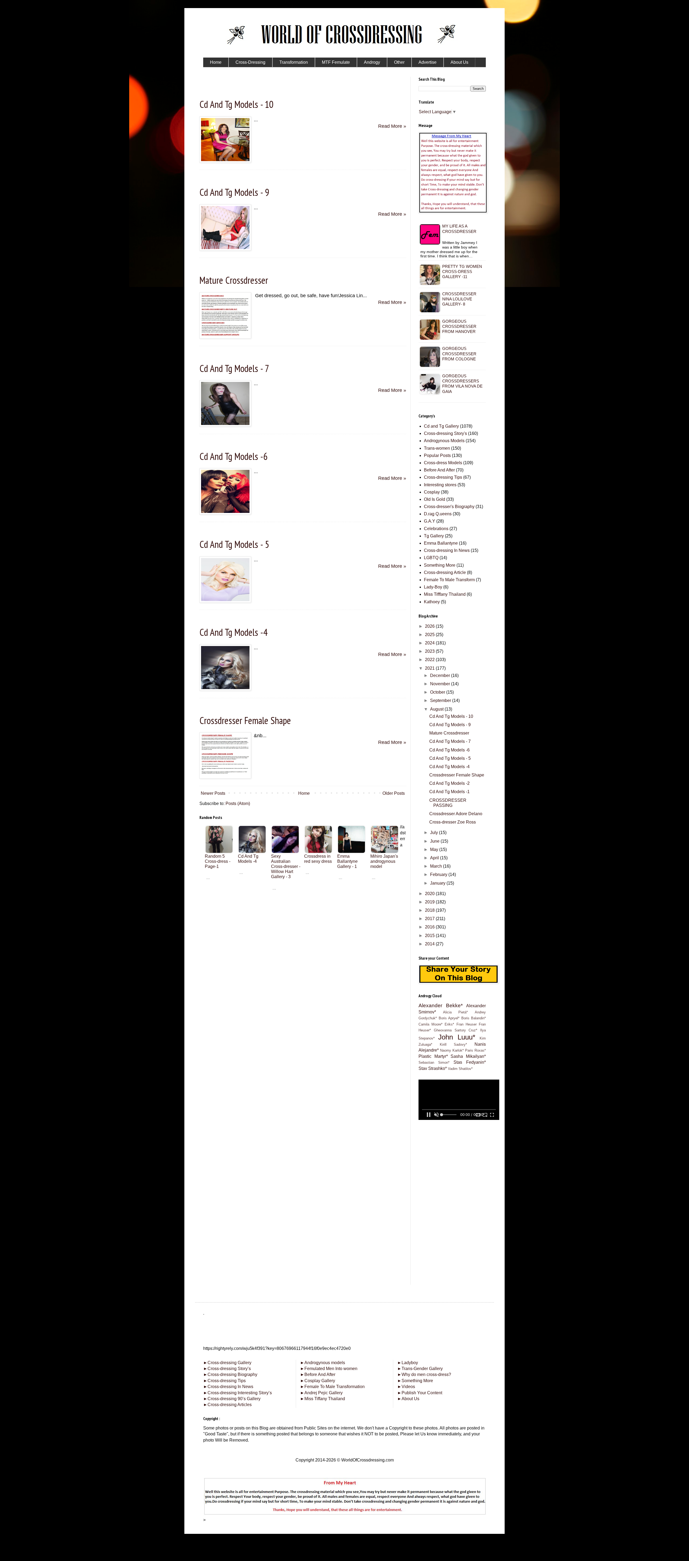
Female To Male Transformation (332, 1386)
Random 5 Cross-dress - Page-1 (217, 861)
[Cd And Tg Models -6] (225, 513)
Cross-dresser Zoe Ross (452, 822)
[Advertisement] (302, 923)
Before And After (439, 470)
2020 (430, 893)
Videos (406, 1386)
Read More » (392, 126)
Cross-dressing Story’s (227, 1368)
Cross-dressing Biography (230, 1374)
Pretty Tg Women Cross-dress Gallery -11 (462, 271)
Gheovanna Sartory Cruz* (455, 1030)
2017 (430, 918)
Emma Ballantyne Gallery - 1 (347, 861)
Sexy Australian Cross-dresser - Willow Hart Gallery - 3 (285, 866)
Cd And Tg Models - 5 (234, 544)
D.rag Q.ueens (438, 514)
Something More (439, 565)
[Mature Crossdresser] (225, 337)
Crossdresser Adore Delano (455, 813)
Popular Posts (437, 455)
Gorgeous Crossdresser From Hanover (459, 326)
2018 (430, 910)
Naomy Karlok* (452, 1050)
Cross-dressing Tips (443, 477)
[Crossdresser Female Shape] (225, 777)
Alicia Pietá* (455, 1012)
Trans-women (437, 448)
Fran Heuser (466, 1024)
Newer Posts (213, 793)
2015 (430, 935)
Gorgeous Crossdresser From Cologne (459, 353)
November (440, 684)
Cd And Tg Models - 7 (234, 368)
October (438, 692)
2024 (430, 643)
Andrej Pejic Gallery (321, 1392)
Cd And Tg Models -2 (449, 783)
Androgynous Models (444, 440)
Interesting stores (440, 485)
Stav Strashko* (433, 1068)
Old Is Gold (434, 499)
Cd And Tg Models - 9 (234, 192)
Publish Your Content (419, 1392)
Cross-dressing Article (445, 572)
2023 (430, 651)
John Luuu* (456, 1037)
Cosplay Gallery (317, 1380)
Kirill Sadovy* (453, 1044)
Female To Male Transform (449, 579)
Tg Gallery (434, 536)
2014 (430, 944)
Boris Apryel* (449, 1018)
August (437, 709)
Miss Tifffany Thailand (445, 594)
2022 (430, 659)
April (435, 858)
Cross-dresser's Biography (449, 506)
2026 (430, 626)
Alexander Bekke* (441, 1005)
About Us (408, 1398)
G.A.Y (429, 521)
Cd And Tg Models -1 (449, 791)
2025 (430, 634)
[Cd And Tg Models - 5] (225, 601)
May (434, 849)
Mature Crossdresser (233, 280)
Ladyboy (407, 1362)
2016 (430, 927)
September (441, 700)
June (435, 841)
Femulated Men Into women (328, 1368)
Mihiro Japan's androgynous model (384, 861)
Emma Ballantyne (441, 543)
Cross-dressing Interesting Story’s (240, 1392)
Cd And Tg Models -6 (233, 456)
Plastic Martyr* (433, 1056)
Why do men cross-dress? (424, 1374)
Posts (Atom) (238, 803)
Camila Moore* (430, 1024)
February (439, 874)
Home (304, 793)
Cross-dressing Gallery (227, 1362)
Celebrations (436, 528)
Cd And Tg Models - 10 (236, 104)
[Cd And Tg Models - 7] (225, 425)
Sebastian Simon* (434, 1062)
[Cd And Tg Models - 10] (225, 161)
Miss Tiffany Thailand (322, 1398)
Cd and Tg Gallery (441, 426)
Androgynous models (322, 1362)
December (440, 675)
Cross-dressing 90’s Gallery (232, 1398)
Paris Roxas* (475, 1050)
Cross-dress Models (443, 462)
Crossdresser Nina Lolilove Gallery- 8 (459, 299)
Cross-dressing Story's (445, 433)
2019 (430, 902)
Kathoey (432, 601)
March (436, 866)
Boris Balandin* (473, 1018)
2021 (430, 668)
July (434, 832)
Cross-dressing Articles (230, 1404)
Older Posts (393, 793)
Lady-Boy (433, 587)
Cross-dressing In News (447, 550)
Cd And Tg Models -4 (233, 632)
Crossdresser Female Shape (245, 720)
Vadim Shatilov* (460, 1069)
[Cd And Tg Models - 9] (225, 249)
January (438, 883)
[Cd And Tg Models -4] (225, 689)
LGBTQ (431, 557)
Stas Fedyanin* (470, 1062)
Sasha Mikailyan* (468, 1056)
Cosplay (432, 492)
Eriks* (449, 1024)
